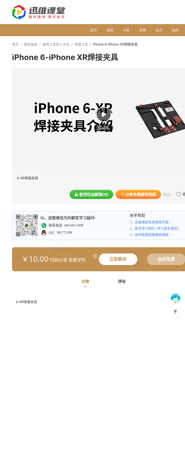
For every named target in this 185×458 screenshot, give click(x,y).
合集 (126, 30)
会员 (159, 30)
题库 (175, 30)
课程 (109, 30)
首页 (93, 30)
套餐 (142, 30)
